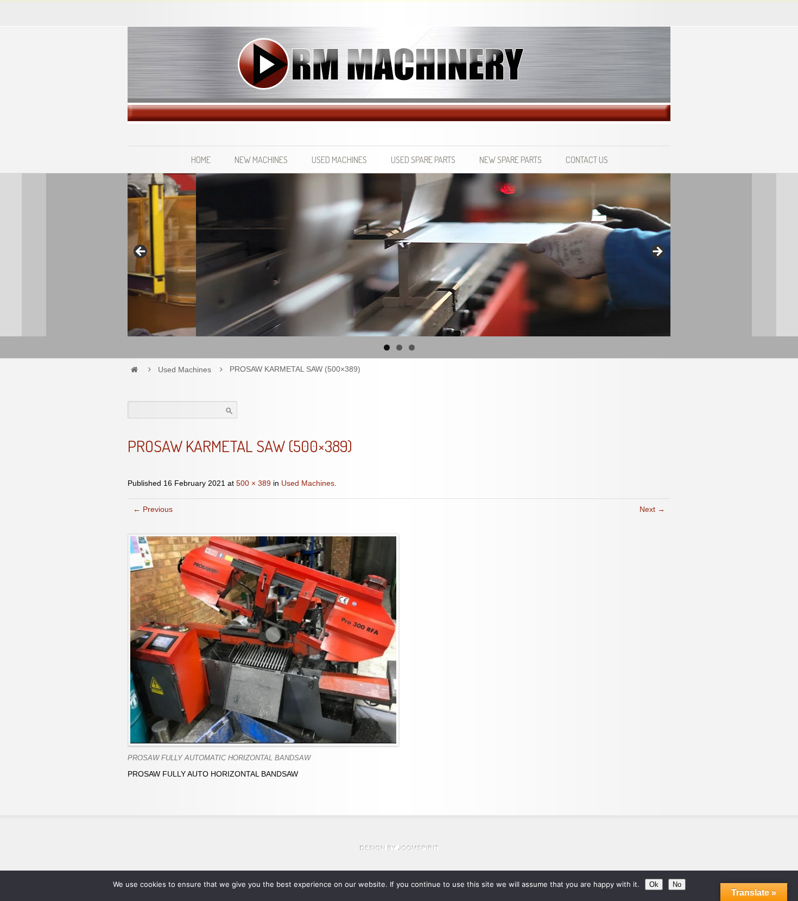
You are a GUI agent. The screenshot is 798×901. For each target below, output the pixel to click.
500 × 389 (253, 483)
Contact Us (587, 159)
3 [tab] (412, 348)
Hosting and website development (399, 848)
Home (201, 159)
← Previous (153, 509)
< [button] (141, 252)
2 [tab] (399, 348)
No (677, 884)
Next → (652, 509)
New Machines (261, 159)
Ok (653, 884)
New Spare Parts (510, 159)
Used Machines (339, 159)
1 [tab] (387, 348)
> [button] (657, 252)
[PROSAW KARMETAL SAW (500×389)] (264, 639)
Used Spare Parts (423, 159)
